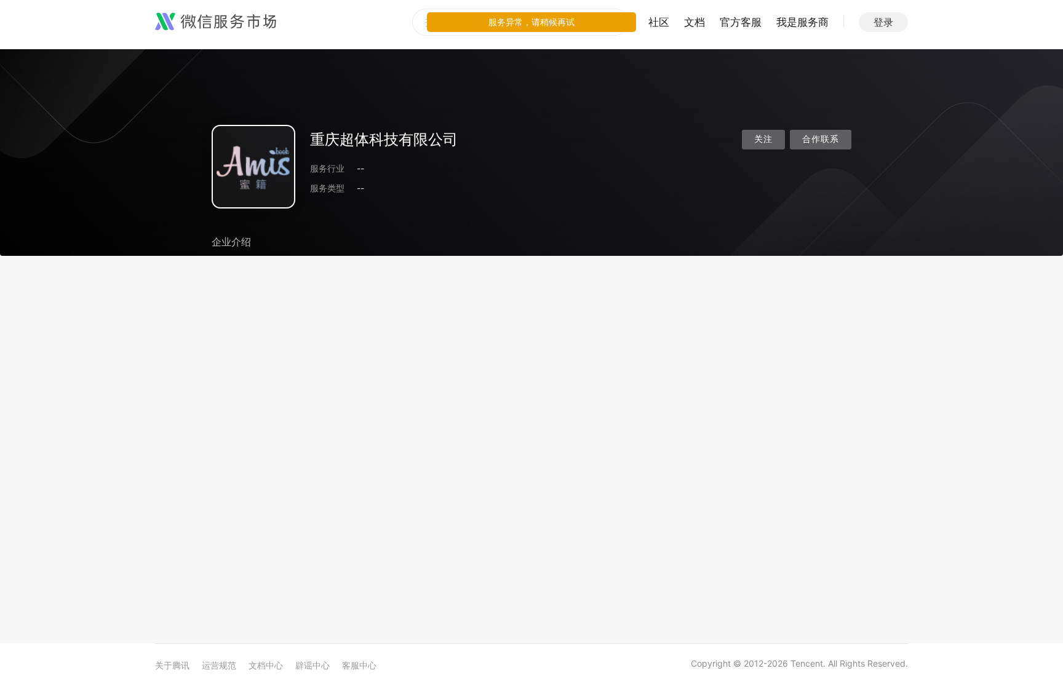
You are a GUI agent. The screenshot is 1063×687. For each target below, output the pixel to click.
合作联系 (820, 139)
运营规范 (219, 665)
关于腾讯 (172, 665)
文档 (694, 22)
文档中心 (266, 665)
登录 (883, 22)
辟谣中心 (312, 665)
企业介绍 (231, 242)
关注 (763, 139)
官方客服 (741, 22)
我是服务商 (802, 22)
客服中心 (359, 665)
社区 (658, 22)
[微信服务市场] (215, 22)
